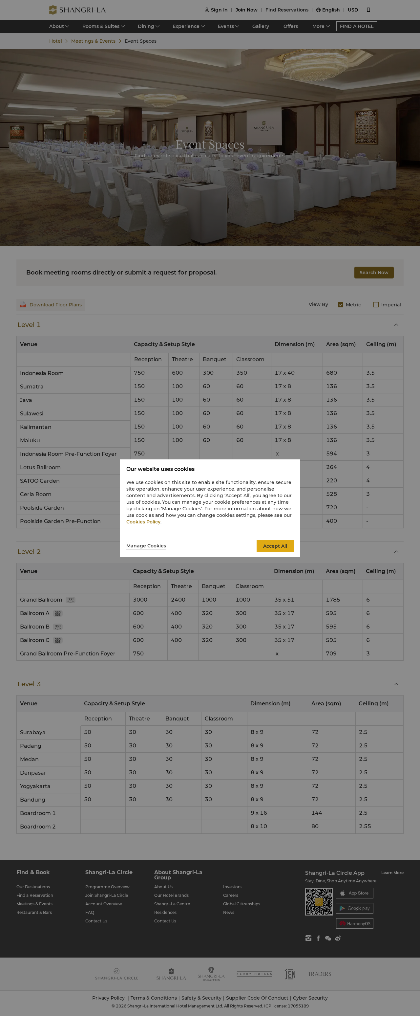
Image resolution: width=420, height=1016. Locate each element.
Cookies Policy (143, 522)
